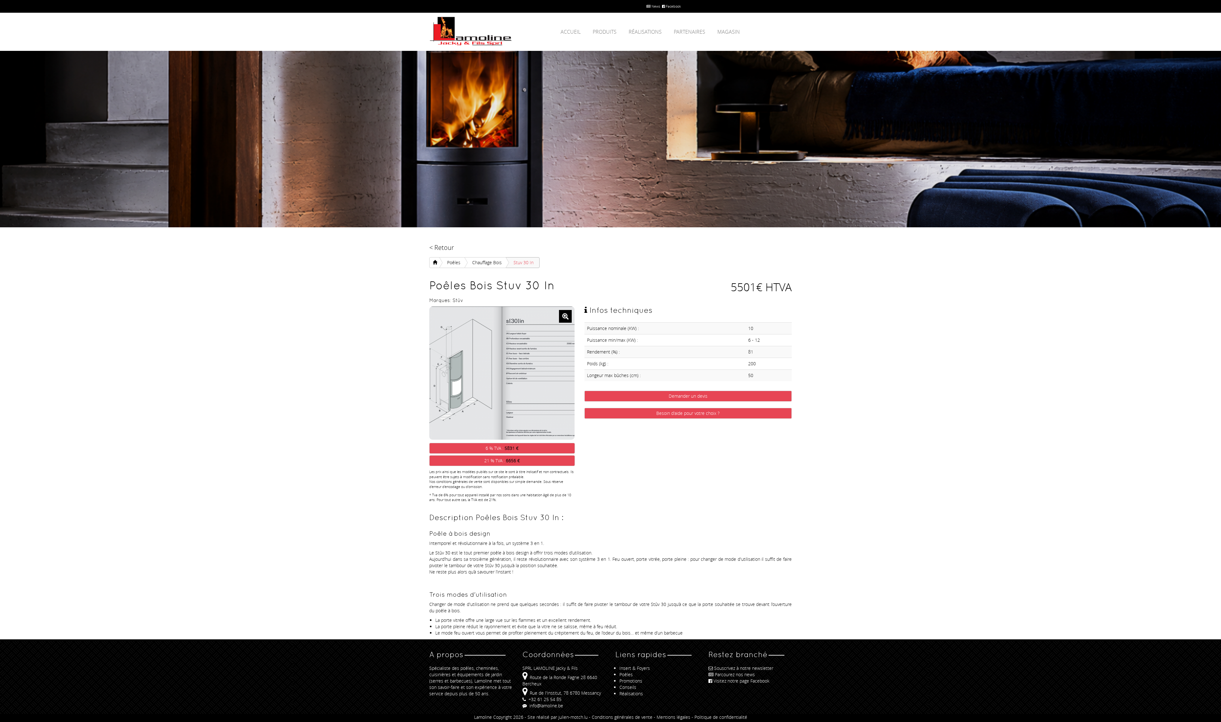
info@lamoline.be (545, 706)
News (655, 6)
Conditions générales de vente (622, 717)
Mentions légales (673, 717)
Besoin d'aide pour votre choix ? (688, 413)
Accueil (571, 31)
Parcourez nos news (735, 674)
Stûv (457, 300)
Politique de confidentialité (720, 717)
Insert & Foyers (634, 668)
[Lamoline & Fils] (486, 31)
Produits (605, 31)
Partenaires (689, 31)
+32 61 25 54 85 (544, 699)
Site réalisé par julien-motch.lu (558, 717)
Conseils (627, 687)
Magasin (728, 31)
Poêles (453, 262)
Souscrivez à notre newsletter (743, 668)
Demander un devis (688, 396)
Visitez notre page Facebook (741, 681)
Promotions (630, 681)
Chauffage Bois (487, 262)
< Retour (441, 247)
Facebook (673, 6)
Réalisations (645, 31)
